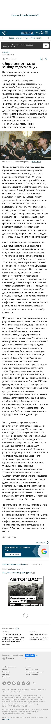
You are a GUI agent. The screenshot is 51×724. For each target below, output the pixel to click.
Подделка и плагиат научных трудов (16, 572)
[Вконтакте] (9, 683)
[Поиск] (42, 32)
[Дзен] (14, 683)
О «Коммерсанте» (9, 667)
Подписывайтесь (13, 554)
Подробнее (6, 719)
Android (28, 667)
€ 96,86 (18, 38)
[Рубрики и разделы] (46, 32)
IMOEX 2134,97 (36, 38)
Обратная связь (32, 669)
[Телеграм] (4, 683)
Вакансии (6, 677)
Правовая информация (34, 672)
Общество (5, 52)
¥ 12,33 (25, 38)
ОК (46, 45)
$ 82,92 (11, 38)
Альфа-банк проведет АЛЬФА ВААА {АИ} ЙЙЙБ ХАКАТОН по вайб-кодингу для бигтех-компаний (13, 640)
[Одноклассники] (18, 683)
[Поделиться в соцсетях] (46, 58)
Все (18, 628)
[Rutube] (23, 683)
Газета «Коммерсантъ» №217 (14, 564)
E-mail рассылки (32, 674)
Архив (4, 669)
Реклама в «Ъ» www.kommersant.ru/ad (25, 15)
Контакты (6, 672)
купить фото (36, 161)
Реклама (5, 674)
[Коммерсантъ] (4, 33)
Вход (38, 33)
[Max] (28, 683)
